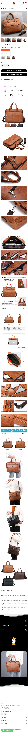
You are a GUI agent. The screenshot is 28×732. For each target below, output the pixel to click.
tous (6, 8)
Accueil (2, 8)
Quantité (3, 62)
